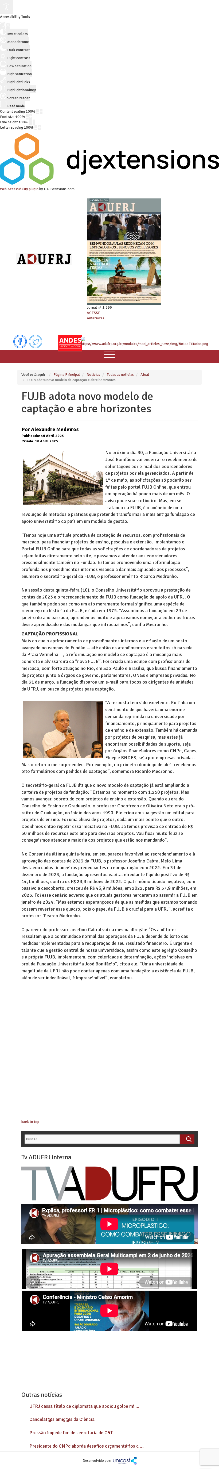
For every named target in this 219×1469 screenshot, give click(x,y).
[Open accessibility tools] (6, 7)
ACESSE (93, 312)
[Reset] (2, 25)
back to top (30, 1121)
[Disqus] (109, 1051)
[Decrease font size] (27, 117)
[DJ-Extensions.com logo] (109, 183)
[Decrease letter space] (35, 127)
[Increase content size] (41, 111)
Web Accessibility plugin (19, 189)
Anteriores (95, 318)
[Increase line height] (34, 122)
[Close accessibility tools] (8, 26)
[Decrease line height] (30, 122)
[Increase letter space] (39, 127)
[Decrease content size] (37, 111)
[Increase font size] (30, 117)
